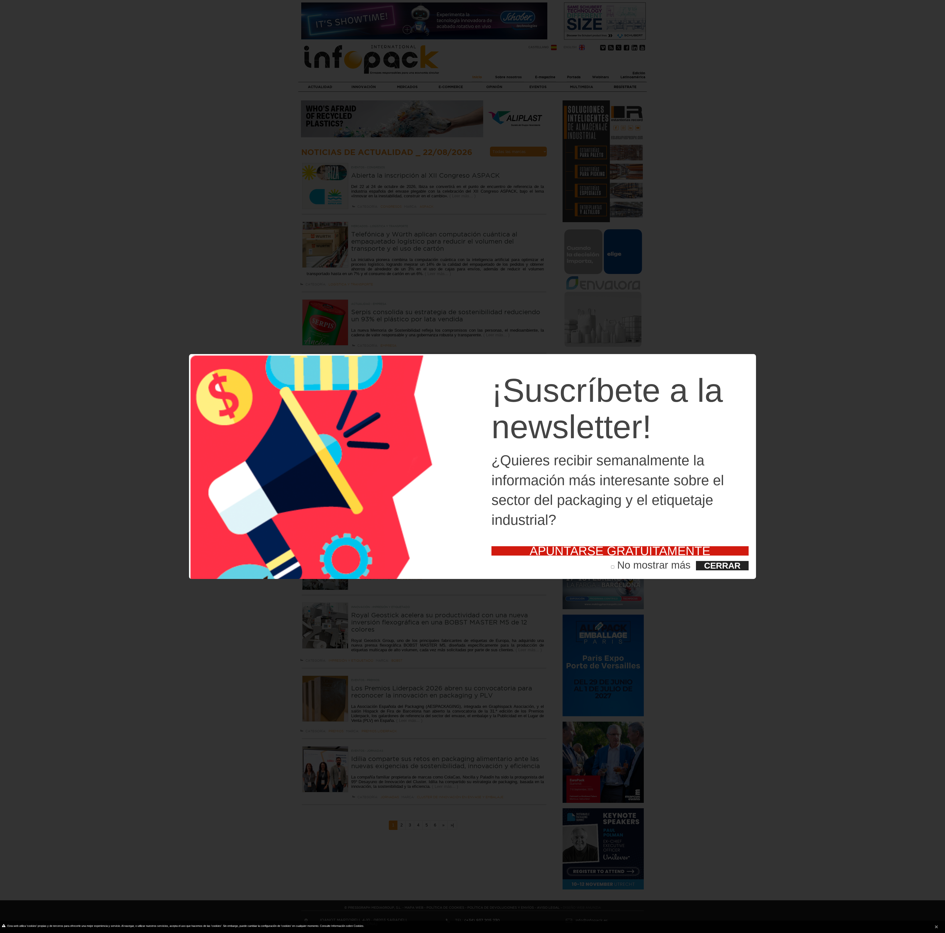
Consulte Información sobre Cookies (341, 925)
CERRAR (722, 565)
